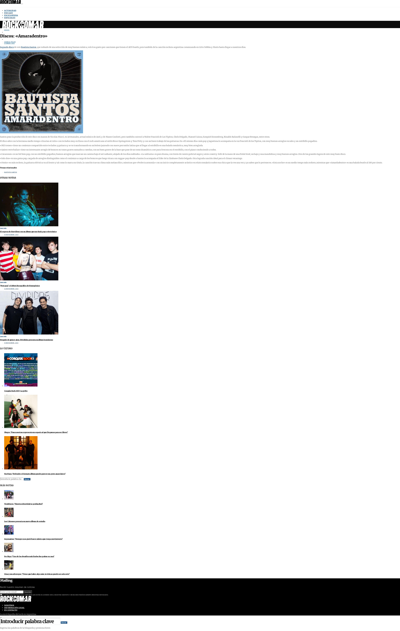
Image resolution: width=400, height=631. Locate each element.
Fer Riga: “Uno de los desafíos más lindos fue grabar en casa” (29, 556)
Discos (6, 30)
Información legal (14, 608)
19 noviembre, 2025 (11, 343)
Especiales (9, 18)
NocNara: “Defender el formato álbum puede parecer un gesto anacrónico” (35, 474)
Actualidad (10, 10)
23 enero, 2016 (9, 43)
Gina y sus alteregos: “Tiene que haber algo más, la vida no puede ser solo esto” (37, 574)
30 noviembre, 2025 (11, 234)
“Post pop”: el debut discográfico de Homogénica (20, 286)
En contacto (10, 610)
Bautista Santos (28, 47)
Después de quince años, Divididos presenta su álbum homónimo (26, 340)
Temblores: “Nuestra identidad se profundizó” (23, 504)
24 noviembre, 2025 (11, 289)
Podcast (8, 13)
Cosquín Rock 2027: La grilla (15, 391)
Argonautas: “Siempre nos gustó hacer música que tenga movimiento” (33, 539)
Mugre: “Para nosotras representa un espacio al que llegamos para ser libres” (36, 432)
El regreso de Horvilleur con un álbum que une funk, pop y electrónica (28, 232)
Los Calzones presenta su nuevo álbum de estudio (24, 521)
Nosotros (9, 605)
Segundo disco (7, 47)
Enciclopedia (11, 15)
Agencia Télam (10, 42)
